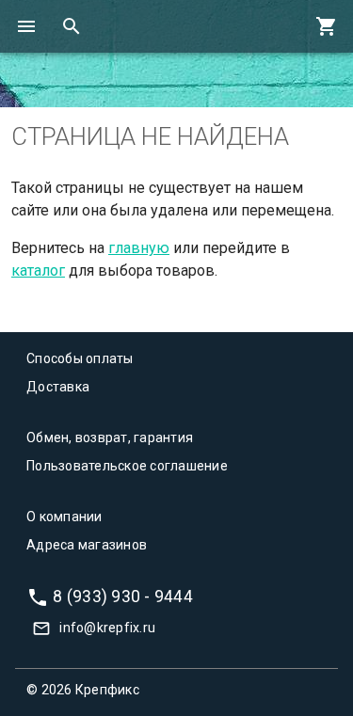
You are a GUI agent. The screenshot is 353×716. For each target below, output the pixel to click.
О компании (64, 516)
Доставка (57, 386)
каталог (38, 270)
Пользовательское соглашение (127, 465)
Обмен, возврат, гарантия (109, 437)
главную (138, 248)
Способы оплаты (80, 358)
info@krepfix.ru (107, 627)
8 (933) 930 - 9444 (123, 595)
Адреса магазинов (86, 544)
